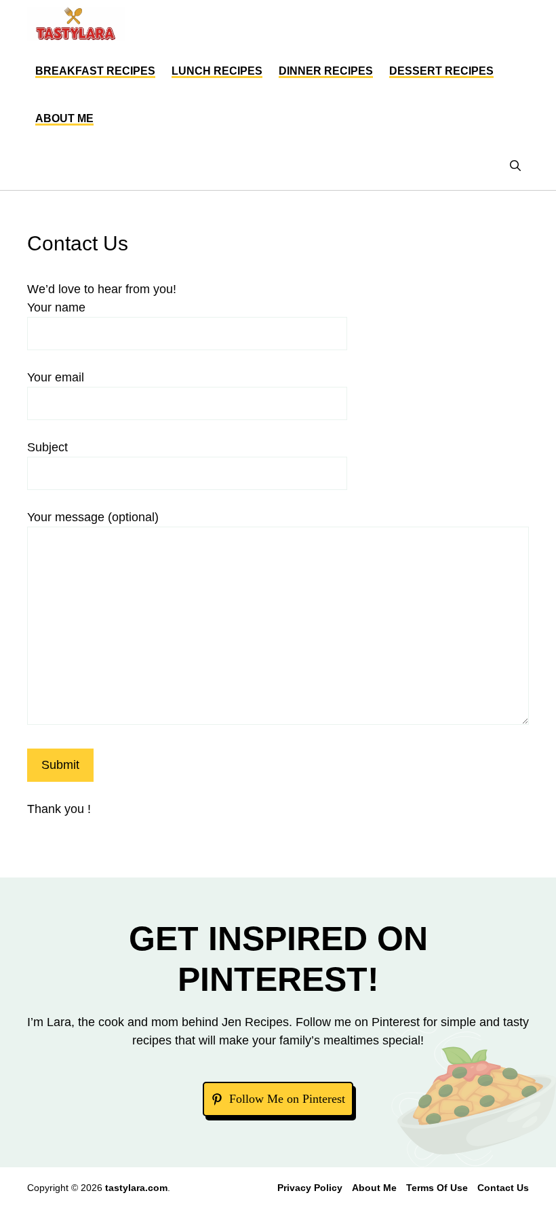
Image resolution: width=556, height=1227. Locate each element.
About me (64, 118)
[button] (515, 166)
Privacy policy (309, 1187)
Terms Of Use (437, 1187)
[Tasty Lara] (76, 24)
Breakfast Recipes (95, 71)
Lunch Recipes (217, 71)
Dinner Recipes (326, 71)
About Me (374, 1187)
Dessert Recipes (441, 71)
